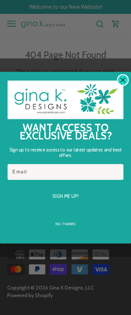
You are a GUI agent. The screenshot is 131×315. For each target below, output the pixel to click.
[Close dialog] (123, 79)
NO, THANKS (65, 223)
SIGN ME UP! (65, 196)
